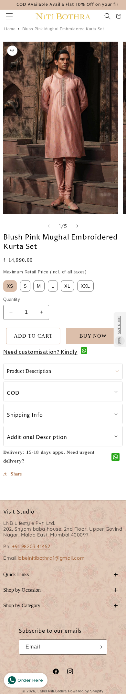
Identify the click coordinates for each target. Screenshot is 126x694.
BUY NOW (93, 336)
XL (67, 286)
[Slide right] (77, 226)
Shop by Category (60, 605)
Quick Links (60, 574)
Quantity (11, 299)
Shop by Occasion (60, 590)
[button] (9, 16)
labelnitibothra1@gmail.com (51, 558)
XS (10, 286)
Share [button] (16, 474)
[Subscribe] (100, 647)
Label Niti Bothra (52, 691)
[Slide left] (49, 226)
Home (10, 29)
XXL (85, 286)
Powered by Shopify (86, 691)
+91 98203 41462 (31, 546)
